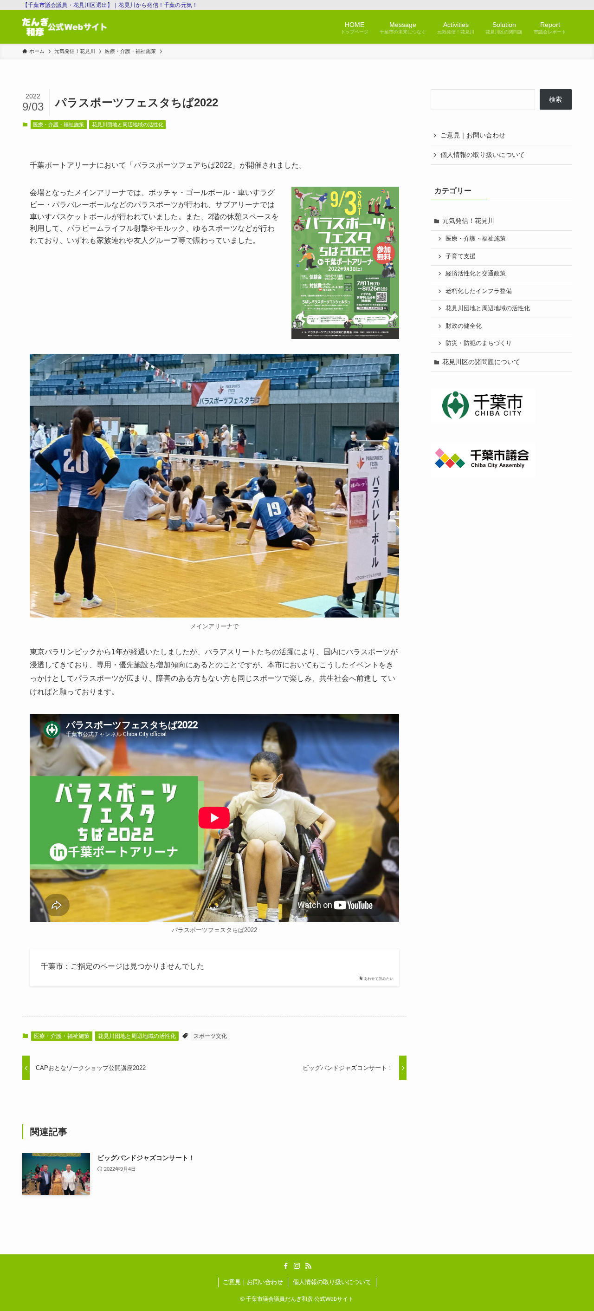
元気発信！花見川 (468, 220)
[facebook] (286, 1266)
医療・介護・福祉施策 (58, 124)
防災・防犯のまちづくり (479, 343)
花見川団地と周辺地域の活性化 (127, 124)
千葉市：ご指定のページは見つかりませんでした (122, 966)
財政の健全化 (464, 326)
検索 (555, 99)
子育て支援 (461, 256)
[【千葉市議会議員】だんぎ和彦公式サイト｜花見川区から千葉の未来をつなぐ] (64, 27)
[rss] (308, 1266)
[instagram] (297, 1266)
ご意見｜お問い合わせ (472, 135)
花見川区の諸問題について (481, 361)
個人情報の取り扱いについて (482, 154)
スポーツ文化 (210, 1036)
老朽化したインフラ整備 (479, 291)
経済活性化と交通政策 (476, 273)
